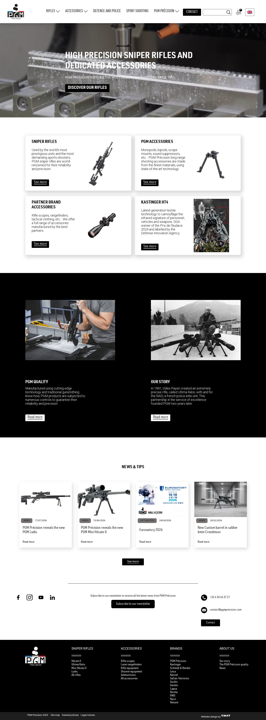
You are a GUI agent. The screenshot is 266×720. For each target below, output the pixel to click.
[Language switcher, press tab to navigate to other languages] (249, 12)
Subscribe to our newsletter (133, 604)
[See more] (102, 163)
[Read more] (70, 330)
